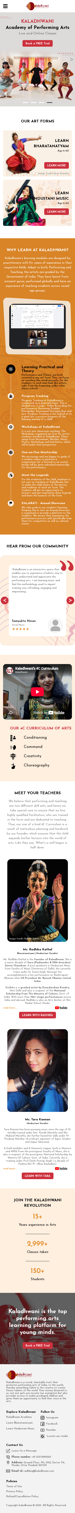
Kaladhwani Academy (19, 1417)
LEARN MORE (56, 165)
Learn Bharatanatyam (19, 1423)
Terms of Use (14, 1486)
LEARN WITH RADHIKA (37, 1015)
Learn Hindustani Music (20, 1428)
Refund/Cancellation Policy (22, 1496)
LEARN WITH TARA (37, 1176)
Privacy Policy (14, 1491)
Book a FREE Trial (38, 43)
